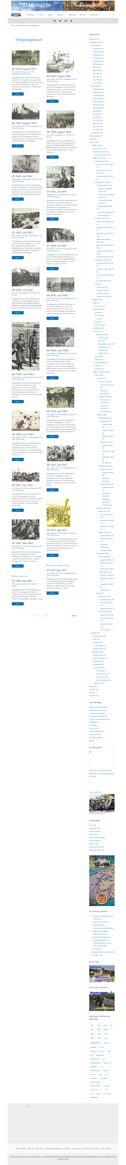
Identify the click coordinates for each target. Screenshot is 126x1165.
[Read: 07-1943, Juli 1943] (25, 218)
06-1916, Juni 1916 (57, 295)
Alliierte (97, 356)
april (105, 1038)
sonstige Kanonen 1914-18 (105, 176)
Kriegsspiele (94, 15)
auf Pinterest (86, 1148)
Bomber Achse (105, 469)
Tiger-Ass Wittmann (95, 792)
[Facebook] (54, 21)
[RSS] (71, 21)
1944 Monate (97, 105)
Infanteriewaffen (102, 508)
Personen (98, 315)
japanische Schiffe (106, 569)
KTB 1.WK (15, 72)
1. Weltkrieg (71, 15)
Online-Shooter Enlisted (97, 837)
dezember (107, 1043)
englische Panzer (106, 615)
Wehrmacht (100, 334)
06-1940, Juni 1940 (57, 350)
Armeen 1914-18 (98, 148)
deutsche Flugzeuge (105, 212)
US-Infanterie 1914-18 (104, 257)
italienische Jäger (108, 430)
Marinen (97, 366)
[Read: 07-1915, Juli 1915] (60, 177)
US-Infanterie (104, 550)
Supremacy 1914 (102, 674)
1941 (92, 1034)
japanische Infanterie (107, 526)
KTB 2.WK (31, 584)
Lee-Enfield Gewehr (95, 737)
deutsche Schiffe (105, 560)
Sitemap (23, 1148)
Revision (92, 686)
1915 (98, 1025)
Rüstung (97, 322)
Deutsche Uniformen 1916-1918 (103, 952)
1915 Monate (23, 72)
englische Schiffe (106, 575)
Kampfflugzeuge (103, 466)
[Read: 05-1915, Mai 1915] (58, 513)
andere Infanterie (106, 535)
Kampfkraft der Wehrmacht (98, 710)
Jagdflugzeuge (103, 418)
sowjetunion (93, 1090)
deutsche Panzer (105, 600)
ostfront (92, 1074)
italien (109, 1051)
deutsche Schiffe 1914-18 (105, 263)
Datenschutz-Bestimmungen (53, 1148)
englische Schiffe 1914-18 (105, 269)
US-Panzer (103, 630)
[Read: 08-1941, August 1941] (60, 61)
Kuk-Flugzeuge (103, 215)
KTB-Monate (27, 74)
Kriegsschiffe (101, 553)
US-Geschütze (105, 412)
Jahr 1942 (24, 437)
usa (107, 1090)
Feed (102, 1148)
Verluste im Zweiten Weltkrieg (103, 928)
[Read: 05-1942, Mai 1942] (25, 529)
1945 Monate (27, 377)
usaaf (92, 1093)
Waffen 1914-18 (98, 158)
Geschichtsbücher (99, 658)
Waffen (50, 15)
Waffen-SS (101, 353)
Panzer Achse (102, 596)
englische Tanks (102, 293)
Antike (95, 639)
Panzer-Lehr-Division (96, 814)
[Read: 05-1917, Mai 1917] (58, 565)
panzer (100, 1074)
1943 (106, 1034)
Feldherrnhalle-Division (101, 922)
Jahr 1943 (24, 126)
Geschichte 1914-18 (99, 152)
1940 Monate (27, 179)
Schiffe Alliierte (103, 572)
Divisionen (101, 338)
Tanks (97, 284)
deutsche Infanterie (106, 514)
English (108, 1148)
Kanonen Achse (103, 382)
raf (106, 1074)
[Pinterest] (65, 21)
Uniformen (98, 369)
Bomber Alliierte (105, 484)
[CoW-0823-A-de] (63, 1123)
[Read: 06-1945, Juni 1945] (25, 346)
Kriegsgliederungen (104, 344)
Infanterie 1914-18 (101, 218)
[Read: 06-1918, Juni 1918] (25, 276)
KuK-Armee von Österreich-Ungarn (100, 770)
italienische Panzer (106, 603)
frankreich (93, 1051)
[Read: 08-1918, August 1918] (60, 119)
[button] (114, 15)
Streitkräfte (96, 328)
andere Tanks (101, 287)
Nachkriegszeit (98, 649)
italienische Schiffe (106, 563)
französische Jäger (108, 451)
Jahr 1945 (35, 377)
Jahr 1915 (31, 72)
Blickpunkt (92, 39)
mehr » (17, 94)
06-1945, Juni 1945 (23, 374)
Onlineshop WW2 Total (96, 850)
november (106, 1070)
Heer (100, 341)
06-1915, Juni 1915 (57, 411)
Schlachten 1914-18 (101, 155)
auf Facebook (76, 1148)
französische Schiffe (107, 578)
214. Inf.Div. (98, 306)
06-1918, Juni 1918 (22, 289)
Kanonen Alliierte (104, 396)
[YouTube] (60, 21)
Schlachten (98, 325)
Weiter (75, 616)
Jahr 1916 (59, 298)
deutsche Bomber (108, 472)
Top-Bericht (93, 696)
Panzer (99, 593)
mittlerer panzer (95, 1070)
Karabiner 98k (97, 955)
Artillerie (99, 378)
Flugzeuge (100, 415)
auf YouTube (96, 1148)
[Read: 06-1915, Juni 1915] (60, 397)
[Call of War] (102, 880)
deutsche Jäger (107, 424)
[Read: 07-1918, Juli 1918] (60, 235)
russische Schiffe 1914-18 (105, 275)
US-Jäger (105, 463)
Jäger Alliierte (104, 442)
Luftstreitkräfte (99, 363)
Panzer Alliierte (103, 612)
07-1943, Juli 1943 (22, 232)
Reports (91, 142)
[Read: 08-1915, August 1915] (25, 58)
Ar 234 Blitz (93, 725)
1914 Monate (97, 49)
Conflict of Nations (95, 831)
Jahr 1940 (35, 179)
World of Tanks (94, 844)
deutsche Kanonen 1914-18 (105, 164)
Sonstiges (92, 689)
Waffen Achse (102, 511)
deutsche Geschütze (107, 385)
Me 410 (91, 741)
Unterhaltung (95, 652)
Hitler (98, 319)
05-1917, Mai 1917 (57, 570)
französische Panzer (107, 618)
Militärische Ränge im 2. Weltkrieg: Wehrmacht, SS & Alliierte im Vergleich (102, 943)
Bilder (95, 303)
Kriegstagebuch (17, 74)
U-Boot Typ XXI (94, 728)
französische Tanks (103, 296)
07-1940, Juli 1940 (22, 176)
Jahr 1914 (96, 67)
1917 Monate (51, 468)
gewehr (102, 1051)
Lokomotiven (99, 646)
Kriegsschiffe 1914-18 (102, 260)
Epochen (83, 15)
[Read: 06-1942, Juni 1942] (25, 420)
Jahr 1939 (96, 111)
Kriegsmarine (102, 347)
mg (101, 1066)
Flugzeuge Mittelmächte (104, 206)
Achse (97, 331)
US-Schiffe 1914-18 (103, 281)
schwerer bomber (95, 1082)
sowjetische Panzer (106, 624)
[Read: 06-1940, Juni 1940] (60, 337)
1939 (98, 1030)
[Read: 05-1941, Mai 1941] (19, 576)
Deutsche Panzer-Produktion (98, 707)
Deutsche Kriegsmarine (97, 731)
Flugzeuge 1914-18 (101, 182)
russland (93, 1078)
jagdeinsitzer (100, 1055)
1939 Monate (97, 89)
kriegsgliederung (95, 1063)
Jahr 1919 (96, 83)
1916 (104, 1025)
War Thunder (101, 677)
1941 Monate (51, 79)
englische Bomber (108, 487)
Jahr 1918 (50, 135)
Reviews (97, 667)
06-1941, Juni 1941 (22, 485)
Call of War (100, 671)
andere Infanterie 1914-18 (105, 222)
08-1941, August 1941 (59, 76)
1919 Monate (97, 64)
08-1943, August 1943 (24, 123)
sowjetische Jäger (108, 457)
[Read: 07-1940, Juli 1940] (25, 164)
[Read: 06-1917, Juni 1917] (60, 453)
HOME (17, 1148)
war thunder (107, 1093)
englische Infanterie (106, 538)
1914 (92, 1025)
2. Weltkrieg (30, 15)
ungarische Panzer (106, 608)
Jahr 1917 (59, 468)
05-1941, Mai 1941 (22, 581)
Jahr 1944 (96, 126)
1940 (105, 1030)
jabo (91, 1055)
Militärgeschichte (94, 136)
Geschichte (96, 309)
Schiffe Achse (102, 557)
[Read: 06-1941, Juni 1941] (25, 475)
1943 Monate (16, 126)
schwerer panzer (95, 1086)
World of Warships (102, 680)
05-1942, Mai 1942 (22, 543)
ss (101, 1090)
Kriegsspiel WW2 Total (96, 847)
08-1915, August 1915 (24, 68)
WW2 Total (98, 683)
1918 (91, 1030)
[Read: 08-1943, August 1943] (25, 111)
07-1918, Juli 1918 (56, 245)
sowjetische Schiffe (106, 584)
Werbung (67, 1148)
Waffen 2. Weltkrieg (99, 372)
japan (104, 1059)
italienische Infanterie (107, 520)
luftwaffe (94, 1067)
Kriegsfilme (96, 661)
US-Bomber (106, 505)
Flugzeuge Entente (103, 185)
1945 (99, 1038)
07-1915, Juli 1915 (56, 191)
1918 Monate (51, 249)
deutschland (95, 1043)
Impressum (39, 1148)
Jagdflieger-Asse (99, 925)
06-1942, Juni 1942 (23, 434)
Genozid (97, 312)
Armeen (40, 15)
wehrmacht (94, 1097)
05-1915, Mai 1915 (57, 530)
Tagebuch (60, 15)
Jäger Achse (104, 421)
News (91, 139)
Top (90, 693)
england (93, 1047)
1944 (92, 1038)
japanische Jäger (107, 436)
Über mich (31, 1148)
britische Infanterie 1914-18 (105, 227)
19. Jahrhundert (98, 636)
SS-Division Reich (95, 734)
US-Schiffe (103, 590)
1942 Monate (16, 437)
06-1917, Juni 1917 (57, 464)
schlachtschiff (104, 1078)
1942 (99, 1034)
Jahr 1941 (59, 79)
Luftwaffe (101, 350)
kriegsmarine (107, 1063)
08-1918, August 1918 (59, 131)
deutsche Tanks (102, 290)
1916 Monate (51, 298)
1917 (111, 1025)
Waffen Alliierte (103, 532)
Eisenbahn (96, 642)
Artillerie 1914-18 (100, 161)
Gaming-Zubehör (98, 655)
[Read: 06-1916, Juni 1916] (60, 285)
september (106, 1086)
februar (102, 1047)
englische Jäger (107, 445)
